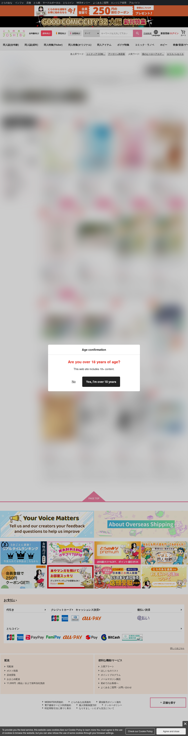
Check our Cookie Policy (140, 731)
